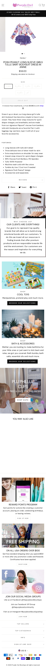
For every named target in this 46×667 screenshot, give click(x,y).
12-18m (37, 86)
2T (28, 93)
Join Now (23, 616)
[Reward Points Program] (23, 490)
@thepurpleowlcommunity (23, 607)
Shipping (14, 74)
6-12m (20, 93)
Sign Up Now (23, 518)
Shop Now (23, 564)
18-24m (18, 86)
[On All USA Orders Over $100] (23, 536)
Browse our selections (22, 361)
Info (23, 637)
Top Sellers (23, 624)
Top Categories (23, 631)
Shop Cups (23, 400)
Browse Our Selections (22, 303)
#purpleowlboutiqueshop (32, 612)
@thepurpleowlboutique (31, 600)
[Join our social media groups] (23, 582)
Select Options (10, 452)
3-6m (8, 86)
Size (23, 82)
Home (22, 58)
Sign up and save (23, 644)
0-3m (27, 86)
